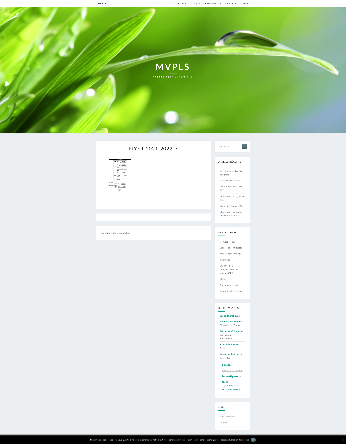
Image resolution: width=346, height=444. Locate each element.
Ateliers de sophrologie (231, 253)
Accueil (181, 3)
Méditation (225, 259)
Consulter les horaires (232, 370)
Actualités (229, 3)
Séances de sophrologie (231, 247)
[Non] (342, 440)
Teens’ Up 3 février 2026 (231, 206)
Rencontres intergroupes (231, 291)
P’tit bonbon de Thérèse (231, 180)
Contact (244, 3)
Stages (223, 279)
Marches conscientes (229, 285)
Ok (253, 440)
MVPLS (102, 3)
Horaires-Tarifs (212, 3)
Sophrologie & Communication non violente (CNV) (229, 269)
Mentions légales (228, 416)
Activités (194, 3)
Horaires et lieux (227, 241)
